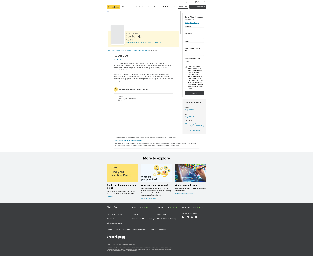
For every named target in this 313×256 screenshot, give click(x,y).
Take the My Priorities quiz (148, 198)
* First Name (188, 26)
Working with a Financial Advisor (142, 6)
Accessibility (152, 229)
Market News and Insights (170, 6)
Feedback (109, 229)
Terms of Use (162, 229)
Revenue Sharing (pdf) (139, 229)
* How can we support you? (192, 58)
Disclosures (136, 214)
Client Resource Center (114, 223)
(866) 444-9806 (189, 116)
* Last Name (188, 33)
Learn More (110, 196)
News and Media (162, 214)
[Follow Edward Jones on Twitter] (192, 217)
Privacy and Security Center (122, 229)
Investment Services (157, 6)
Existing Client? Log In (192, 23)
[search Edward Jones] (204, 2)
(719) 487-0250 (189, 110)
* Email (187, 41)
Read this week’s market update (183, 193)
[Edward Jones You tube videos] (196, 217)
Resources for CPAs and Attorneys (143, 219)
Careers (110, 219)
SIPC (135, 244)
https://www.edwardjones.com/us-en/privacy (128, 140)
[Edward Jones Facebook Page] (183, 217)
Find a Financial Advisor (198, 6)
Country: (185, 2)
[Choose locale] (201, 2)
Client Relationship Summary (166, 219)
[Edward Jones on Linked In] (188, 217)
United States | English (194, 2)
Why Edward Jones (127, 6)
